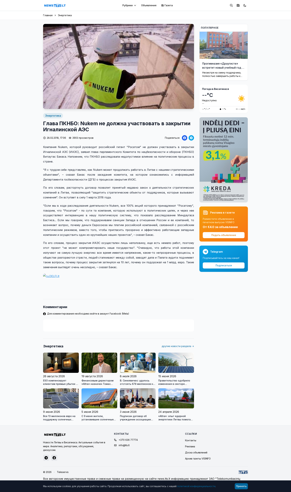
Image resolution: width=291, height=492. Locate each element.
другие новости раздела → (178, 346)
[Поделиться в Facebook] (184, 138)
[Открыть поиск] (231, 5)
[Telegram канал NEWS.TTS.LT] (46, 458)
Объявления (148, 5)
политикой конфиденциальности (196, 486)
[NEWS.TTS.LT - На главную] (55, 5)
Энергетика (65, 15)
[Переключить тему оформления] (245, 5)
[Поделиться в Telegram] (191, 138)
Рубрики (127, 5)
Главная (48, 15)
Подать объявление (223, 235)
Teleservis (63, 472)
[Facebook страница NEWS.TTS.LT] (54, 458)
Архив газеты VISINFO (198, 458)
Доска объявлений (196, 452)
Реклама (190, 446)
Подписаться (224, 265)
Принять (241, 486)
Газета (169, 5)
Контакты (190, 440)
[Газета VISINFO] (238, 5)
